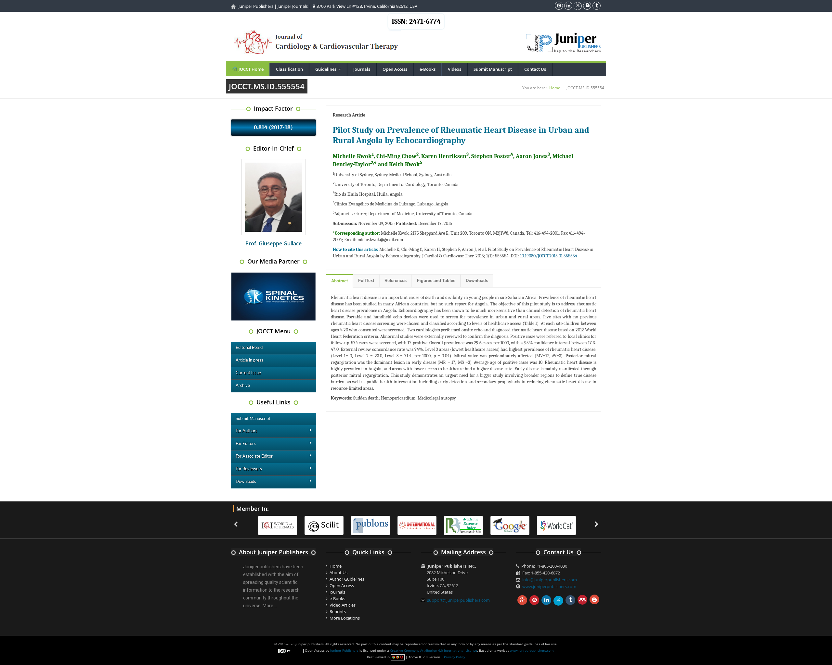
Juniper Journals (293, 6)
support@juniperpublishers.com (458, 600)
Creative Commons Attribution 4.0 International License (433, 650)
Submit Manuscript (493, 69)
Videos (454, 69)
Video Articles (343, 605)
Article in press (249, 360)
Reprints (338, 611)
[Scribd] (556, 525)
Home (554, 88)
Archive (243, 386)
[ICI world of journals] (277, 525)
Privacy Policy (454, 657)
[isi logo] (416, 525)
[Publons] (370, 525)
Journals (361, 69)
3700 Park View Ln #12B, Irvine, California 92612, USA (366, 6)
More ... (270, 605)
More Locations (345, 618)
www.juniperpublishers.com (549, 586)
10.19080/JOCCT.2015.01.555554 (548, 256)
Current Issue (248, 373)
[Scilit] (324, 525)
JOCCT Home (251, 69)
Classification (289, 69)
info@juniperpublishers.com (549, 580)
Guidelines (329, 69)
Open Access (395, 69)
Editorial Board (249, 348)
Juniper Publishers (256, 6)
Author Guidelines (347, 579)
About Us (338, 572)
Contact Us (535, 69)
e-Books (428, 69)
